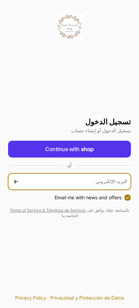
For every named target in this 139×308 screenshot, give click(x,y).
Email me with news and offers (88, 197)
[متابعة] (16, 181)
